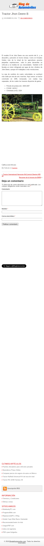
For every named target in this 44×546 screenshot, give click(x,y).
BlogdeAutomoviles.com (17, 541)
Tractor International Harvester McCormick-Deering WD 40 (21, 175)
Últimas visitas (8, 502)
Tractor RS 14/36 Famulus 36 (13, 480)
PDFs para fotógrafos (10, 532)
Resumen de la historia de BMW (30, 177)
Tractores (14, 168)
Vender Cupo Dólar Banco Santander (15, 519)
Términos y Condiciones (11, 498)
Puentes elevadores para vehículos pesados (18, 467)
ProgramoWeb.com (9, 512)
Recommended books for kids (13, 522)
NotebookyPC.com (9, 509)
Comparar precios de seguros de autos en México (19, 473)
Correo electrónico (8, 216)
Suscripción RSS (13, 488)
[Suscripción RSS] (5, 488)
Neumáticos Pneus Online (11, 470)
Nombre (5, 209)
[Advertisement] (21, 37)
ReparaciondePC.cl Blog (11, 516)
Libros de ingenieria (9, 529)
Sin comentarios (26, 18)
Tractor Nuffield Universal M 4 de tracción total (18, 476)
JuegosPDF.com (8, 526)
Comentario (6, 189)
